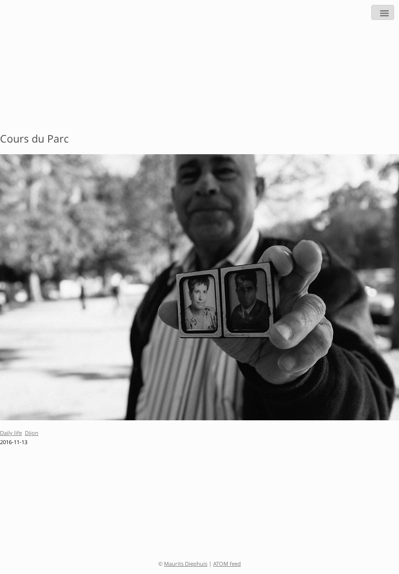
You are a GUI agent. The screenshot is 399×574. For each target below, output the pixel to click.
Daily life (11, 433)
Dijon (31, 433)
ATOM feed (227, 564)
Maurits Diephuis (185, 564)
